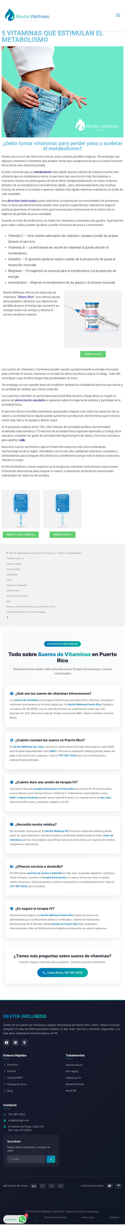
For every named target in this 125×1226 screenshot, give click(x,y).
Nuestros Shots (13, 569)
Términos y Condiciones (17, 596)
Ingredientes (12, 574)
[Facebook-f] (8, 617)
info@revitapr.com (18, 1120)
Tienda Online (13, 590)
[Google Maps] (24, 1042)
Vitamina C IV (73, 1077)
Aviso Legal (88, 1217)
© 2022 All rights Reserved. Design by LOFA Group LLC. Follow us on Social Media (44, 553)
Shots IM (71, 1090)
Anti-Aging (72, 1071)
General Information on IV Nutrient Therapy (26, 612)
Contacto (114, 1217)
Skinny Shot (26, 297)
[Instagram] (15, 1042)
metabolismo (43, 172)
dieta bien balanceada (21, 200)
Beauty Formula (75, 1084)
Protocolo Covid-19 (15, 558)
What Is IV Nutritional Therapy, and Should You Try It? (31, 606)
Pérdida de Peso (16, 1084)
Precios (11, 1071)
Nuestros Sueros (14, 564)
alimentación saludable (30, 400)
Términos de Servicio (55, 1217)
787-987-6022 (16, 1114)
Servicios (12, 1064)
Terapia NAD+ (15, 1077)
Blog (9, 601)
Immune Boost (74, 1064)
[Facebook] (6, 1042)
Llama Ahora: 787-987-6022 (65, 972)
